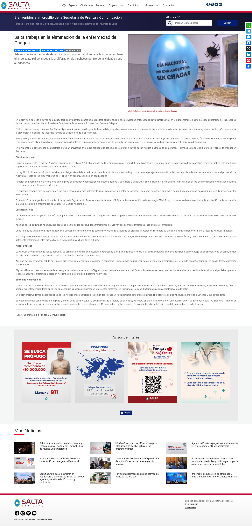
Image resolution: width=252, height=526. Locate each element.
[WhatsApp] (248, 25)
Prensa (100, 5)
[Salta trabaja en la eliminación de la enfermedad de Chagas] (183, 70)
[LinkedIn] (248, 54)
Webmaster (190, 507)
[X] (248, 49)
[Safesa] (205, 372)
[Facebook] (248, 43)
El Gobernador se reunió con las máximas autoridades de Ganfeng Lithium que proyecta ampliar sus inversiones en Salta (214, 461)
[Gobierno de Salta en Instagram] (212, 4)
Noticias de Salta (49, 50)
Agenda (73, 5)
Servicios (133, 5)
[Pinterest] (248, 60)
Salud (61, 50)
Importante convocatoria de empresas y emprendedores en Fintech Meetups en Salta (214, 475)
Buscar (227, 22)
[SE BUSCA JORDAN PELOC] (46, 372)
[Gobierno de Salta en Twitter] (216, 4)
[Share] (248, 66)
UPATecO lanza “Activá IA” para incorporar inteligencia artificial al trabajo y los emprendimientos (137, 446)
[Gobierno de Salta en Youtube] (220, 4)
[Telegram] (248, 31)
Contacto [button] (168, 5)
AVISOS (127, 413)
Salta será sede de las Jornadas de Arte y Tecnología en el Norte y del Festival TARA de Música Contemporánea (61, 446)
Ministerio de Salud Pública (27, 50)
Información (151, 5)
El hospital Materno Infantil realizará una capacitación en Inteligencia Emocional (60, 460)
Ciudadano (86, 5)
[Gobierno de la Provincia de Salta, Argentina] (15, 5)
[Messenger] (248, 37)
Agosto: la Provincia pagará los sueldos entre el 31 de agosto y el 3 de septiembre (214, 444)
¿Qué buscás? (173, 17)
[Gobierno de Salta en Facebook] (208, 4)
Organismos (116, 5)
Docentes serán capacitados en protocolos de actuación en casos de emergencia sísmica (137, 461)
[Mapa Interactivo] (99, 372)
